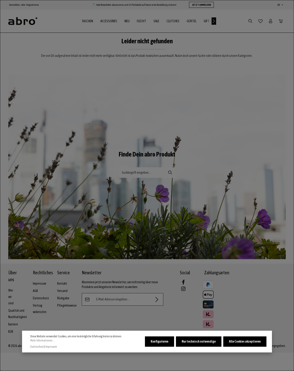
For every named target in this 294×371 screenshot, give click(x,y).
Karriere (13, 324)
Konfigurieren (159, 341)
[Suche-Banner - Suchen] (170, 172)
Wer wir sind (11, 297)
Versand (62, 291)
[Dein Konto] (270, 21)
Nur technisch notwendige (199, 341)
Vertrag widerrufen (39, 309)
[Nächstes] (214, 21)
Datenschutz (41, 298)
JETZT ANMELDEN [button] (201, 4)
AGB (35, 291)
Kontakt (62, 283)
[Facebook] (183, 284)
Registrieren (32, 4)
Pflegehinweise (67, 305)
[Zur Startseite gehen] (22, 21)
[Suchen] (250, 21)
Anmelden (14, 4)
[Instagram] (183, 290)
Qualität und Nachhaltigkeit (17, 314)
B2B (10, 331)
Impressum (39, 283)
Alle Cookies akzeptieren (245, 341)
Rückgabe (63, 298)
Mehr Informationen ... (42, 340)
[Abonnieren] (157, 299)
